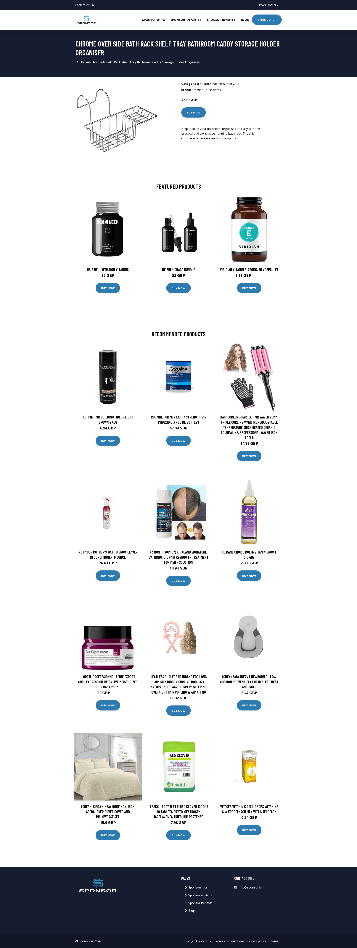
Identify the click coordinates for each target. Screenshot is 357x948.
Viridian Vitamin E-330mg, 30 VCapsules (249, 269)
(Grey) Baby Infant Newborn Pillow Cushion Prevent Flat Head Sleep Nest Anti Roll (249, 681)
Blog (245, 20)
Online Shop (266, 20)
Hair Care (232, 84)
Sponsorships (153, 20)
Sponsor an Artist (186, 20)
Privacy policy (256, 941)
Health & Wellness (212, 84)
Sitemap (274, 941)
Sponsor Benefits (221, 20)
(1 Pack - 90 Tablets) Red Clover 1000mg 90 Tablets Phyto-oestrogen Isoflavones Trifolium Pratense (178, 811)
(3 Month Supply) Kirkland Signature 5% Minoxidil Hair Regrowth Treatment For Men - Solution (178, 557)
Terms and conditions (229, 941)
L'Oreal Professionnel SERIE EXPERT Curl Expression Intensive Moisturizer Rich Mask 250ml (108, 681)
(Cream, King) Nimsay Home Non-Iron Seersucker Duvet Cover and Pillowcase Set (108, 811)
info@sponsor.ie (269, 5)
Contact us (203, 941)
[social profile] (93, 5)
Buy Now (193, 112)
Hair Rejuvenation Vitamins (108, 269)
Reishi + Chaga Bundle (178, 269)
